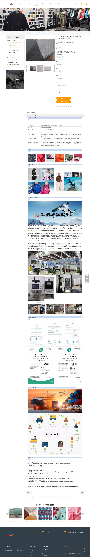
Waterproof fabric (41, 496)
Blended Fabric (12, 62)
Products (36, 3)
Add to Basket (63, 101)
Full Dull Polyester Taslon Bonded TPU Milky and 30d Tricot (15, 521)
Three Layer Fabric (14, 47)
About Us (29, 3)
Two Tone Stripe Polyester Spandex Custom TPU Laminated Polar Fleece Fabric (74, 521)
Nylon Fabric (11, 57)
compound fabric (67, 496)
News (43, 3)
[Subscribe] (83, 550)
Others (10, 67)
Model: (28, 112)
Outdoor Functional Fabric (15, 43)
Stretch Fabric (12, 40)
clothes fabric (57, 496)
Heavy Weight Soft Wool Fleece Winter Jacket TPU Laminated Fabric (30, 521)
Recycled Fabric (12, 55)
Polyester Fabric (12, 59)
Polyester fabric (30, 496)
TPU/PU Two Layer (14, 50)
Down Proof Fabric (13, 64)
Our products (45, 553)
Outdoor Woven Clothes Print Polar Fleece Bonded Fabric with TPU (59, 521)
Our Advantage (45, 549)
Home (21, 3)
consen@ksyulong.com (50, 532)
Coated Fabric (12, 52)
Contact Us (57, 3)
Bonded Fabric (12, 45)
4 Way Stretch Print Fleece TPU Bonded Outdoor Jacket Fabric (45, 521)
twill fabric (49, 496)
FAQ (50, 3)
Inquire (64, 98)
